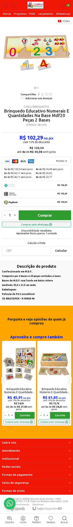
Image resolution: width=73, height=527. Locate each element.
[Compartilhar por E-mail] (50, 94)
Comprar (45, 215)
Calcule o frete (37, 243)
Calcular (61, 250)
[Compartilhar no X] (46, 94)
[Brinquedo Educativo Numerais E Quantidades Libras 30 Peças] (19, 383)
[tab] (35, 88)
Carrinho (25, 415)
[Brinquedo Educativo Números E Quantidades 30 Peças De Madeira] (54, 383)
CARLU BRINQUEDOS (36, 106)
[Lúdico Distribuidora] (35, 5)
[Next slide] (68, 54)
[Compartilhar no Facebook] (38, 94)
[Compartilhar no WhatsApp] (42, 94)
